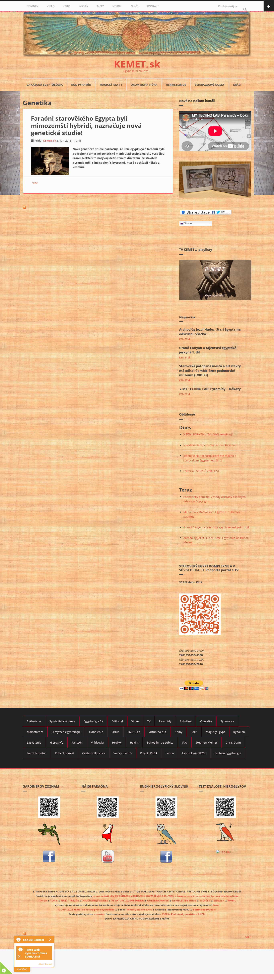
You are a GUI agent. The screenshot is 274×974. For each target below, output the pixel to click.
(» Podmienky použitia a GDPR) (186, 913)
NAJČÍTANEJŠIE (70, 900)
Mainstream (35, 732)
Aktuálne (186, 721)
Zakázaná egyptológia (45, 85)
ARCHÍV (83, 6)
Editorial (117, 721)
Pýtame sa (227, 721)
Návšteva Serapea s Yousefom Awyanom (210, 445)
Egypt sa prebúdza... (137, 71)
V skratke (206, 721)
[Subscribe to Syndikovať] (137, 933)
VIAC (248, 937)
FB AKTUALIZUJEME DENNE (128, 900)
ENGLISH (219, 900)
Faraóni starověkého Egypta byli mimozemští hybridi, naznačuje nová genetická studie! (86, 125)
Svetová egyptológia (228, 753)
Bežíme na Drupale (204, 909)
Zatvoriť (50, 939)
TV (148, 721)
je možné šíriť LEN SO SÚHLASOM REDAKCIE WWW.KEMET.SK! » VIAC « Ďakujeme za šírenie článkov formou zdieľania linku (165, 895)
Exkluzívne (34, 721)
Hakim (134, 742)
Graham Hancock (93, 753)
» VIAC (164, 913)
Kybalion (239, 732)
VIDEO (51, 6)
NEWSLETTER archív (184, 900)
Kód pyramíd (81, 85)
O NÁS (134, 6)
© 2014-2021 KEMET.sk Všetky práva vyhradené (86, 909)
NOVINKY (32, 6)
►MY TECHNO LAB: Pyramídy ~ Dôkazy (210, 389)
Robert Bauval (64, 753)
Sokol (216, 904)
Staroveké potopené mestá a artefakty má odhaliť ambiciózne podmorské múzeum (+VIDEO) (210, 370)
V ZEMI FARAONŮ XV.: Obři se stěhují (208, 434)
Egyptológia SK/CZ (194, 753)
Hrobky (117, 742)
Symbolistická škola (62, 721)
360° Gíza (134, 732)
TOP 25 (42, 900)
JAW (184, 742)
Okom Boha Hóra (144, 85)
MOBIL (232, 900)
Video (135, 721)
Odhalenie (96, 732)
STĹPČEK (205, 900)
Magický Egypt (110, 85)
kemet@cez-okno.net (139, 909)
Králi (237, 85)
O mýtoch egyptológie (66, 732)
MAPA (100, 6)
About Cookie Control (18, 939)
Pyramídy (165, 721)
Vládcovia (97, 742)
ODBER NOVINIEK (157, 900)
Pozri (194, 732)
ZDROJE (117, 6)
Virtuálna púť (157, 732)
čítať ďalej (22, 969)
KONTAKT (153, 6)
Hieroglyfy (56, 742)
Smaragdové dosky (210, 85)
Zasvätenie (34, 742)
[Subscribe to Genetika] (98, 207)
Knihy (178, 732)
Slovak (188, 223)
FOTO (66, 6)
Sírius (115, 732)
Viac (35, 183)
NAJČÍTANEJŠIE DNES (95, 900)
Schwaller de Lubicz (160, 742)
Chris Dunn (233, 742)
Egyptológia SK (93, 721)
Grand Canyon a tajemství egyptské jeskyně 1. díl (216, 527)
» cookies (99, 913)
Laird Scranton (37, 753)
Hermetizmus (176, 85)
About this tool (45, 964)
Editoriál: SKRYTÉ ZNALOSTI (201, 471)
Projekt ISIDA (148, 753)
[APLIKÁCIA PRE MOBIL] (49, 807)
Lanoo (170, 753)
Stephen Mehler (206, 742)
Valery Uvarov (123, 753)
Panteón (77, 742)
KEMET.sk (49, 140)
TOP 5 (53, 900)
